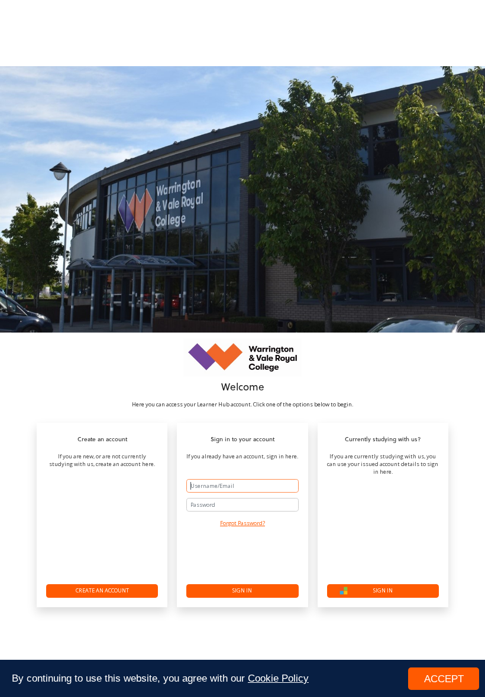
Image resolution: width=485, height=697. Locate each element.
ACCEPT (444, 679)
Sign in (242, 590)
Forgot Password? (242, 523)
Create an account (102, 590)
